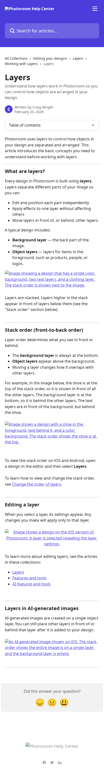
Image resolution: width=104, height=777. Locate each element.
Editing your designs (50, 58)
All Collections (16, 58)
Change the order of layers (36, 484)
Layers (78, 58)
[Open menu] (94, 9)
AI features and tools (31, 584)
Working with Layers (21, 63)
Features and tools (29, 578)
